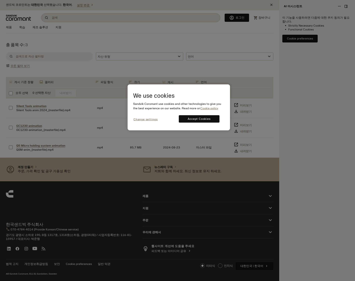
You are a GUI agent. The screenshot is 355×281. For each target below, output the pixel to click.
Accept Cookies (199, 119)
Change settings (145, 119)
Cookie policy (209, 108)
